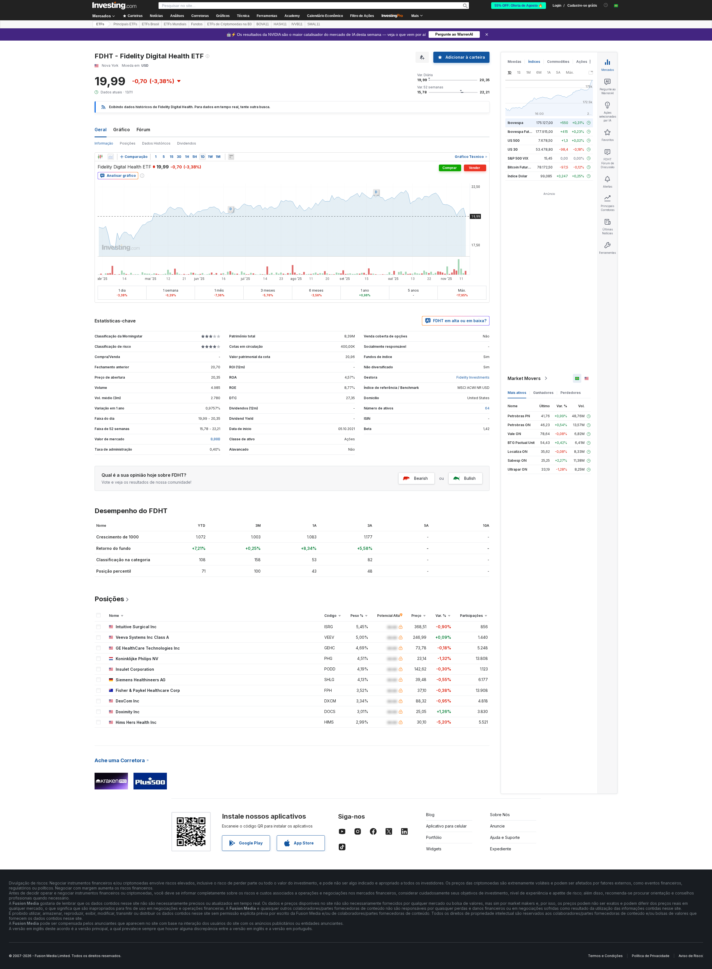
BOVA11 (262, 24)
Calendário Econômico (325, 16)
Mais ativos (517, 393)
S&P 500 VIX (518, 158)
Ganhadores (543, 393)
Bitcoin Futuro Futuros (525, 167)
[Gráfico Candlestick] (100, 157)
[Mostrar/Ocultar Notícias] (231, 157)
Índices (534, 61)
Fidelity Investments (473, 377)
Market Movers (524, 378)
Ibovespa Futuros (522, 132)
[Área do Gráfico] (111, 157)
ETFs (100, 24)
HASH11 (280, 24)
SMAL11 (313, 24)
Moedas (514, 61)
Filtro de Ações (362, 16)
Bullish (470, 478)
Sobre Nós (500, 814)
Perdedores (570, 393)
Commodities (558, 61)
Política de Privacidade (650, 956)
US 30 (513, 149)
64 (487, 408)
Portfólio (434, 837)
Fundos (196, 24)
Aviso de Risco (691, 956)
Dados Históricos (156, 143)
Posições (127, 143)
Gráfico (121, 129)
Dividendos (186, 143)
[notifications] (606, 5)
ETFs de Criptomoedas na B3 (229, 24)
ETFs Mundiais (175, 24)
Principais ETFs (125, 24)
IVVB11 (297, 24)
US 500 (514, 140)
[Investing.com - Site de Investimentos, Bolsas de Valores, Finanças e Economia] (114, 5)
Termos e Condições (605, 956)
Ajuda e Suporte (505, 837)
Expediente (500, 848)
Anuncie (497, 826)
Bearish (421, 478)
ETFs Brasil (150, 24)
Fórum (143, 129)
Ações (581, 61)
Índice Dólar (517, 176)
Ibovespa (515, 123)
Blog (430, 814)
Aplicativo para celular (446, 826)
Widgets (433, 848)
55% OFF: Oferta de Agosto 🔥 (519, 6)
